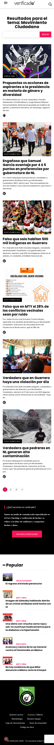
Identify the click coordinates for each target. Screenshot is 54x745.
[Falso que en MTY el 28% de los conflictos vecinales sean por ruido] (27, 285)
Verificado (14, 194)
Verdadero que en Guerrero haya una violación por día (26, 380)
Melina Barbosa (17, 116)
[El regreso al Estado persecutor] (7, 577)
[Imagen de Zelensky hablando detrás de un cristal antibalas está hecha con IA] (7, 594)
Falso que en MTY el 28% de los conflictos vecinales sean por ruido (26, 310)
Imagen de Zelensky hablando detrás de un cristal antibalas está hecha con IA (28, 603)
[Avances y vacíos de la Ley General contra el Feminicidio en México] (7, 640)
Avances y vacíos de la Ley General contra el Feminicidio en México (26, 648)
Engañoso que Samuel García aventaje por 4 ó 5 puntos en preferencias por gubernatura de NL (26, 167)
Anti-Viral (21, 598)
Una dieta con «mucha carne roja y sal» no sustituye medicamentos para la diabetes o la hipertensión (28, 627)
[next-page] (22, 489)
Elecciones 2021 (12, 154)
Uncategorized (24, 581)
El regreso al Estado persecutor (24, 583)
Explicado (9, 76)
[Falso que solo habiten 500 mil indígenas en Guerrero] (27, 217)
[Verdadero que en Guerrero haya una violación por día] (27, 356)
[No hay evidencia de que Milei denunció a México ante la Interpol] (7, 660)
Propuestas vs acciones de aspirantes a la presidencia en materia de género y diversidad (26, 89)
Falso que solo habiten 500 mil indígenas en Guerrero (25, 241)
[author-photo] (5, 115)
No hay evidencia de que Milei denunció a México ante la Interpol (26, 668)
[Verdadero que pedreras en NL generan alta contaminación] (27, 426)
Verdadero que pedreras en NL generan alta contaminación (26, 452)
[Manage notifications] (6, 739)
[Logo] (24, 3)
